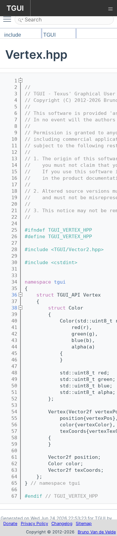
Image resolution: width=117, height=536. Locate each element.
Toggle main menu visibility (8, 19)
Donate (10, 523)
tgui (60, 282)
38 (10, 308)
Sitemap (84, 523)
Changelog (61, 523)
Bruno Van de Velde (97, 532)
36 (10, 295)
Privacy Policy (34, 523)
